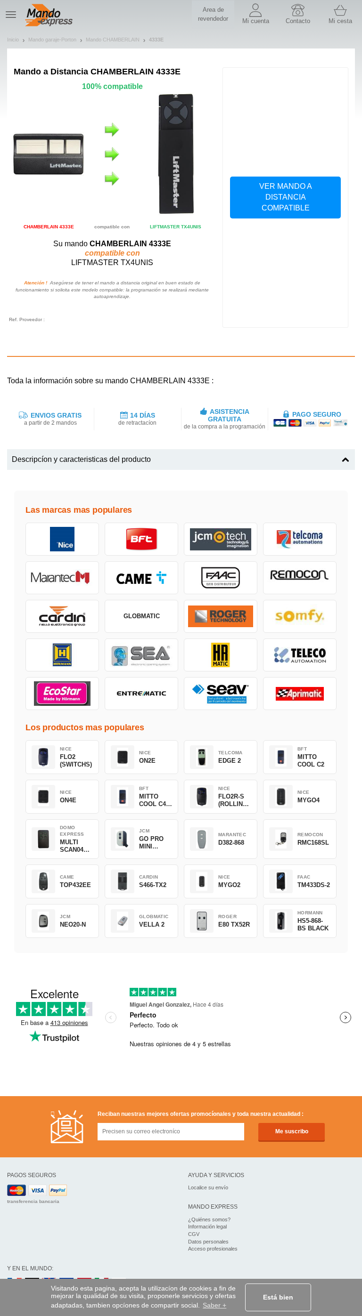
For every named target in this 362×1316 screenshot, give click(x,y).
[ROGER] (220, 616)
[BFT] (141, 539)
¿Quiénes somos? (209, 1219)
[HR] (220, 654)
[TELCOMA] (300, 539)
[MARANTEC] (62, 577)
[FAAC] (220, 577)
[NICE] (62, 539)
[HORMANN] (62, 654)
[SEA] (141, 654)
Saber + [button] (214, 1305)
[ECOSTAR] (62, 693)
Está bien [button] (278, 1297)
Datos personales (208, 1241)
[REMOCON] (300, 577)
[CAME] (141, 577)
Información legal (207, 1226)
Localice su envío (208, 1187)
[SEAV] (220, 693)
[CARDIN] (62, 616)
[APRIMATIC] (300, 693)
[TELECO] (300, 654)
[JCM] (220, 539)
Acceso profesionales (213, 1248)
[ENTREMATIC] (141, 693)
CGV (193, 1234)
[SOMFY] (300, 616)
